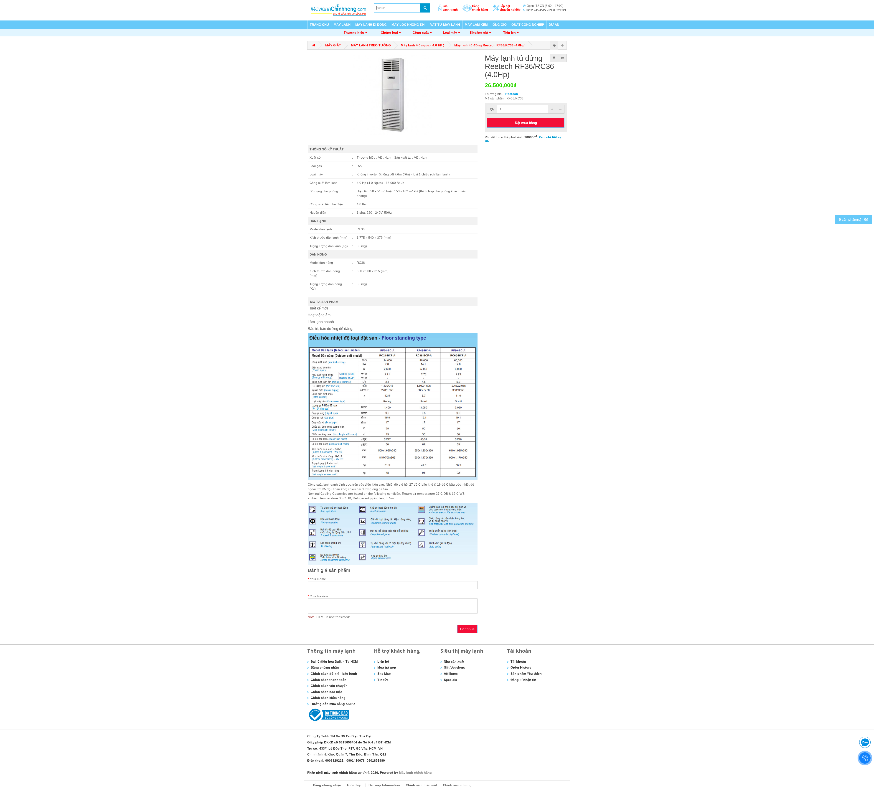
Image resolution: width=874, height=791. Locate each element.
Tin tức (383, 680)
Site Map (384, 673)
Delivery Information (384, 785)
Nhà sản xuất (454, 661)
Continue (467, 629)
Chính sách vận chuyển (329, 685)
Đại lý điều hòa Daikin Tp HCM (334, 661)
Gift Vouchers (454, 667)
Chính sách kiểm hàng (328, 698)
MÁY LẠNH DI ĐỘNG (371, 24)
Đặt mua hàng (526, 123)
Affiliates (451, 673)
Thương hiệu (354, 32)
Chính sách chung (457, 785)
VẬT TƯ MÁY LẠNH (445, 24)
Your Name (318, 579)
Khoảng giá (479, 32)
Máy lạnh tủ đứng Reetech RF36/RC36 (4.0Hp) (490, 45)
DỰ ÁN (554, 24)
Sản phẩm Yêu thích (526, 673)
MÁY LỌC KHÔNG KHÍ (408, 24)
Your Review (319, 596)
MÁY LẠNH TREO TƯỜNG (371, 45)
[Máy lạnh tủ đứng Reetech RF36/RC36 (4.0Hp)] (392, 95)
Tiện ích (509, 32)
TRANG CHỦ (319, 24)
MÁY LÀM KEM (476, 24)
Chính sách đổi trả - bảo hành (334, 673)
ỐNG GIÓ (500, 24)
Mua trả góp (386, 667)
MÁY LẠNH (342, 24)
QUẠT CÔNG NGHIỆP (527, 24)
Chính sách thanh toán (328, 680)
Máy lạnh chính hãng (415, 772)
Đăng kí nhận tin (523, 680)
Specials (450, 680)
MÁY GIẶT (333, 45)
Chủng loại (389, 32)
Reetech (511, 94)
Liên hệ (383, 661)
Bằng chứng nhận (325, 667)
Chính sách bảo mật (326, 692)
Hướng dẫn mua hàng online (333, 704)
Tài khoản (518, 661)
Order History (521, 667)
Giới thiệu (355, 785)
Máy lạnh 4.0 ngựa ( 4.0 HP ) (422, 45)
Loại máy (450, 32)
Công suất (421, 32)
